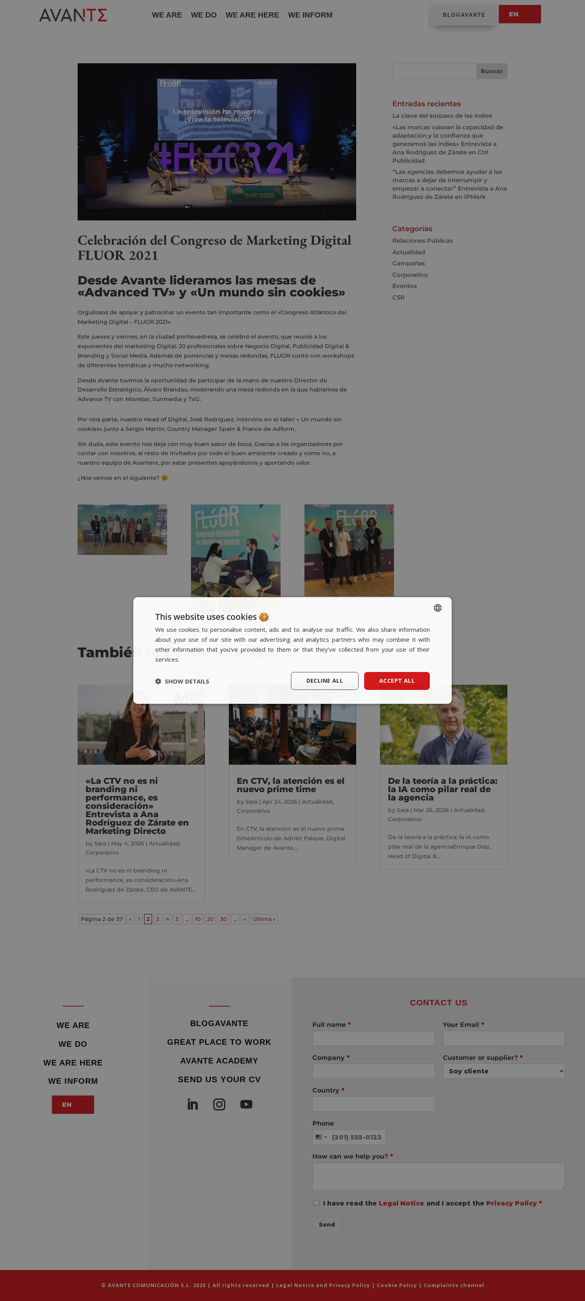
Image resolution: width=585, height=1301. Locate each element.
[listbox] (438, 608)
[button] (182, 681)
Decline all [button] (324, 680)
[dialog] (292, 650)
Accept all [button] (397, 680)
